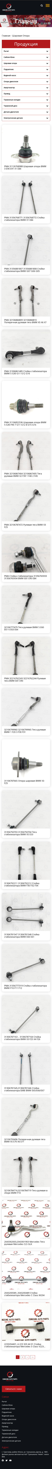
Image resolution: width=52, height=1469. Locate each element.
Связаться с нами (13, 1389)
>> (33, 1357)
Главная (6, 35)
